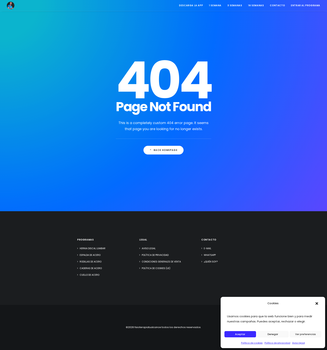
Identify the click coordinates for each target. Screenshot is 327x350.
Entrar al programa (305, 5)
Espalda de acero (90, 255)
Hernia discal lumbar (92, 248)
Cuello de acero (89, 274)
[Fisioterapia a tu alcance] (10, 5)
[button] (317, 303)
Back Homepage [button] (166, 150)
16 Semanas (256, 5)
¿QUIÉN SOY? (211, 261)
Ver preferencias (305, 334)
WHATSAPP (210, 255)
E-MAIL (207, 248)
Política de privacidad (277, 343)
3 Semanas (234, 5)
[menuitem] (192, 5)
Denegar (273, 334)
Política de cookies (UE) (156, 268)
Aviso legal (298, 343)
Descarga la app (191, 5)
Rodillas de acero (90, 261)
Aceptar (240, 334)
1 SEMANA (215, 5)
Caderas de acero (91, 268)
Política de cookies (252, 343)
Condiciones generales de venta (161, 261)
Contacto (277, 5)
